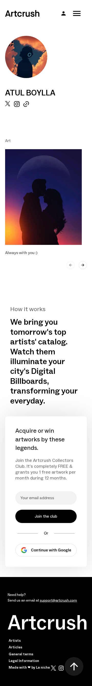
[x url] (7, 104)
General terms (21, 654)
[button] (63, 13)
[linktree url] (26, 104)
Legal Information (24, 661)
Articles (15, 647)
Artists (15, 640)
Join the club (46, 516)
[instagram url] (17, 104)
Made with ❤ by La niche (29, 667)
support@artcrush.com (58, 600)
